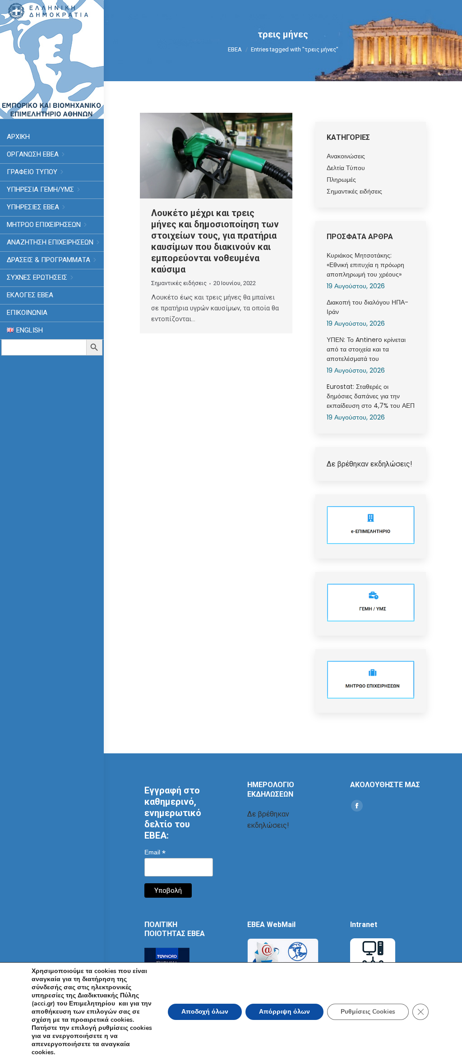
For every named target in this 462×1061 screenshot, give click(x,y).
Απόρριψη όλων (284, 1011)
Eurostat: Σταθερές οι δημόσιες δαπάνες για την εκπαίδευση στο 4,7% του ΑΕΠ (371, 396)
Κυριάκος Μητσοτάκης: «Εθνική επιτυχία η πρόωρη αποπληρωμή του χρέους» (365, 265)
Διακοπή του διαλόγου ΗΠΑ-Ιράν (367, 307)
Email (155, 852)
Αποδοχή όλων (204, 1011)
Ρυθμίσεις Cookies (368, 1011)
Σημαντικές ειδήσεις (179, 283)
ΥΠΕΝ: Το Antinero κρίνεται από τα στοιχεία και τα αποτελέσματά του (366, 349)
